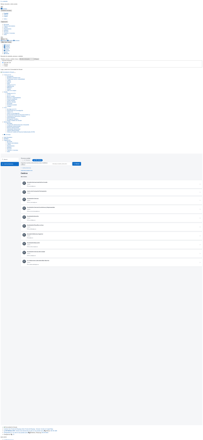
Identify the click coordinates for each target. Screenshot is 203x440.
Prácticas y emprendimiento (14, 97)
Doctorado (9, 103)
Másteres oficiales (11, 102)
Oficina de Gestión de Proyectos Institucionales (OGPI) (21, 132)
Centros (6, 27)
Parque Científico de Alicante (14, 120)
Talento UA (10, 112)
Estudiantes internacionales (13, 126)
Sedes (5, 34)
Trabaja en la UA (11, 84)
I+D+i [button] (5, 107)
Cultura (9, 80)
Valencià (6, 14)
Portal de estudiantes (12, 99)
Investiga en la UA (11, 109)
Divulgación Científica (12, 119)
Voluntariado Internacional (13, 129)
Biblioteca (9, 87)
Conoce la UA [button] (7, 74)
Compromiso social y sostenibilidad (16, 79)
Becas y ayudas (11, 96)
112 (13, 434)
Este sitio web (7, 62)
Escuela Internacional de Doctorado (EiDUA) (18, 114)
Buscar (37, 59)
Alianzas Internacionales (13, 130)
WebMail (6, 138)
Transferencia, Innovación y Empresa (16, 116)
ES (6, 10)
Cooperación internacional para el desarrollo (18, 124)
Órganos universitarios (9, 26)
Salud (8, 83)
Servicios (6, 31)
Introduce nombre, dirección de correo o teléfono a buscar (34, 164)
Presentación (10, 76)
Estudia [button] (6, 92)
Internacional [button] (7, 122)
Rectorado (6, 24)
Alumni (9, 89)
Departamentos (7, 28)
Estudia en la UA (11, 93)
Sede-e (5, 19)
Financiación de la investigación (15, 110)
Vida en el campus (11, 90)
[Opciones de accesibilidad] (2, 7)
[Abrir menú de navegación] (15, 72)
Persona (6, 64)
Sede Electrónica (8, 137)
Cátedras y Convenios (9, 33)
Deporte (9, 82)
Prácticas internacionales (13, 127)
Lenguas (9, 106)
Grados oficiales (11, 100)
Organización (4, 21)
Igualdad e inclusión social (13, 77)
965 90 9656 (45, 432)
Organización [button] (7, 140)
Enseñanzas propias (12, 104)
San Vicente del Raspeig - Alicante (28, 429)
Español (6, 13)
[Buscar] (2, 37)
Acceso (9, 94)
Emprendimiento (11, 117)
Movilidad (9, 123)
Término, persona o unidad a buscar (10, 59)
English (6, 16)
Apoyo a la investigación (13, 113)
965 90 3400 (54, 430)
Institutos (6, 30)
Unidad (6, 65)
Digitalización (10, 86)
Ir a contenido (4, 1)
